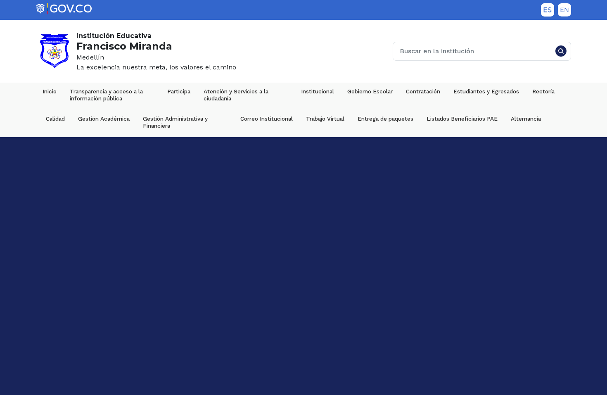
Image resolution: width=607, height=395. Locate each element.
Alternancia (526, 118)
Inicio (50, 91)
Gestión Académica (104, 118)
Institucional (317, 91)
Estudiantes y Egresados (486, 91)
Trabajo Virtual (325, 118)
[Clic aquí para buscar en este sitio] (561, 51)
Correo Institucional (266, 118)
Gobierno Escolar (370, 91)
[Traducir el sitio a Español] (547, 10)
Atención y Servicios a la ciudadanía (237, 95)
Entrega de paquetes (385, 118)
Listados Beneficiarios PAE (462, 118)
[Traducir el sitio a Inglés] (564, 10)
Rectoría (543, 91)
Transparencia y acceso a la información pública (107, 95)
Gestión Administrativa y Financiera (176, 122)
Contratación (423, 91)
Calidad (55, 118)
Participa (178, 91)
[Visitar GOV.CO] (64, 8)
